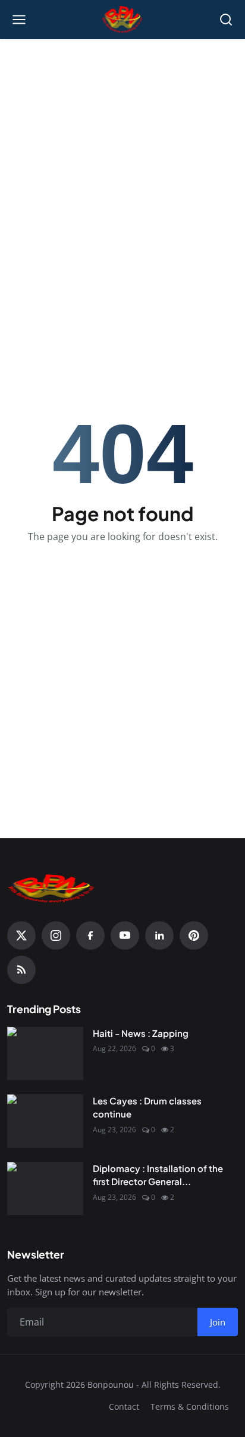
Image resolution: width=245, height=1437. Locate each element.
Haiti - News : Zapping (141, 1033)
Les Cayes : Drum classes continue (147, 1107)
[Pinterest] (194, 935)
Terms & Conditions (189, 1406)
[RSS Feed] (21, 970)
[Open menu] (19, 19)
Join (217, 1322)
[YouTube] (125, 935)
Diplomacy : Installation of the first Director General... (158, 1175)
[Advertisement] (122, 173)
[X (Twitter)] (21, 935)
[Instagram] (56, 935)
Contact (124, 1406)
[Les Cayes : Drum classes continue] (45, 1121)
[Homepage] (123, 19)
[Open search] (226, 19)
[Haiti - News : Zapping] (45, 1053)
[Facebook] (90, 935)
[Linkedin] (159, 935)
